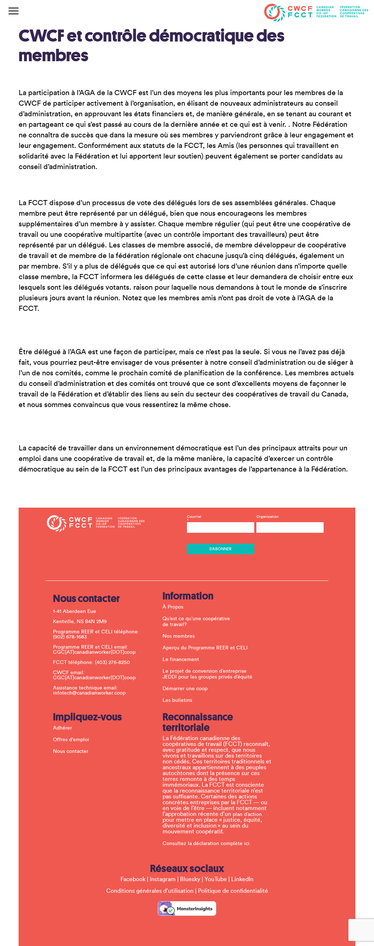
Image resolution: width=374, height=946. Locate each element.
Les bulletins (177, 700)
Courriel (194, 518)
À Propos (173, 607)
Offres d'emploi (71, 739)
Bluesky (190, 879)
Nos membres (179, 636)
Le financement (181, 659)
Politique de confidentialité (233, 891)
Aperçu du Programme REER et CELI (205, 647)
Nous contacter (70, 751)
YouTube (216, 879)
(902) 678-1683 (70, 637)
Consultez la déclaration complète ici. (207, 843)
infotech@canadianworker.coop (89, 693)
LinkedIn (242, 879)
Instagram (163, 879)
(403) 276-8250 (112, 662)
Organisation (267, 517)
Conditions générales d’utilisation (150, 891)
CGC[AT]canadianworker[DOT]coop (94, 652)
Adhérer (62, 728)
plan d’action (247, 814)
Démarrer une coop (185, 688)
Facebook (133, 879)
